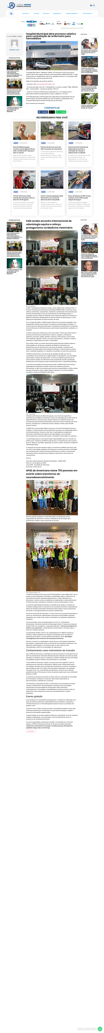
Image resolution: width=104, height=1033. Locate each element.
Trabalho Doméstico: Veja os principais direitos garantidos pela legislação (14, 109)
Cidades (36, 13)
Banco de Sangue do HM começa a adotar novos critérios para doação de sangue (79, 198)
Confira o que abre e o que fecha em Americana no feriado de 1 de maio (89, 106)
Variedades (57, 13)
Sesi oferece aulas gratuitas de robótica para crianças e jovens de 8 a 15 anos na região (89, 52)
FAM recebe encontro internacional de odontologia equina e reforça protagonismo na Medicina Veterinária (14, 73)
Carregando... (31, 731)
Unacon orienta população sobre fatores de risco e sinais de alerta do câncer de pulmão (52, 198)
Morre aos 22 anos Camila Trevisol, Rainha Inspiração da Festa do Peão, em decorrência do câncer (89, 89)
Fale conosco (87, 13)
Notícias (25, 13)
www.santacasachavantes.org (45, 84)
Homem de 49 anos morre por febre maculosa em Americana (51, 148)
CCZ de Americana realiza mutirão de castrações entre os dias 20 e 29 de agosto (24, 198)
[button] (43, 112)
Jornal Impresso (71, 13)
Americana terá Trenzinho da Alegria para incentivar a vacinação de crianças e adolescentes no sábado (78, 150)
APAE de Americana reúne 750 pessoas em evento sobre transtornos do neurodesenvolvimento (14, 92)
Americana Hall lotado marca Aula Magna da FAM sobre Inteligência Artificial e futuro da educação (89, 70)
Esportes (46, 13)
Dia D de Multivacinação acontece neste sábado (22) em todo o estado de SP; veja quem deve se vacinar (24, 150)
